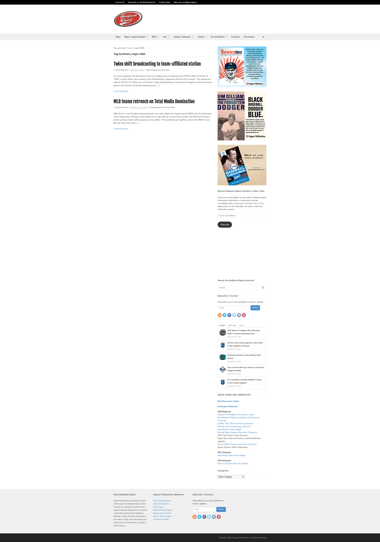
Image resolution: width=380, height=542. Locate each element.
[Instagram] (239, 315)
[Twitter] (225, 315)
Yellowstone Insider (161, 519)
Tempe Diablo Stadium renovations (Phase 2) (237, 444)
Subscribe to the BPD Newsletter (142, 2)
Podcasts (235, 36)
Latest (222, 325)
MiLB (154, 36)
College (200, 36)
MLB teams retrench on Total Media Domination (154, 101)
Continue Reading (121, 91)
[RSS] (220, 315)
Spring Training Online (162, 501)
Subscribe (225, 224)
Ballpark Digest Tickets (162, 513)
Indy (165, 36)
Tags (241, 325)
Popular (232, 325)
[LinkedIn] (234, 315)
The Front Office (168, 107)
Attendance (249, 36)
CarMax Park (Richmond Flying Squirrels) (235, 423)
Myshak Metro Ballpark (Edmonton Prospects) (237, 432)
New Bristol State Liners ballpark (232, 455)
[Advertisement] (213, 17)
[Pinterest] (244, 315)
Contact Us (119, 2)
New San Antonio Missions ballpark (233, 463)
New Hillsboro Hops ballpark (230, 429)
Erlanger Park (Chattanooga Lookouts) (234, 426)
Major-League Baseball (135, 36)
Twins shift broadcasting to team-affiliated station (157, 64)
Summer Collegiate (182, 36)
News (168, 70)
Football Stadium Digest (162, 510)
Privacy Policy (164, 2)
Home (118, 36)
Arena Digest (158, 507)
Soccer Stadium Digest (162, 516)
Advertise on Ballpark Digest (185, 2)
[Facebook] (229, 315)
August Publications (161, 504)
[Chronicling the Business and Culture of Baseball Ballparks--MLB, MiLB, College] (128, 26)
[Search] (263, 287)
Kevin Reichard (122, 70)
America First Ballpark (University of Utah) (236, 414)
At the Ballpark (218, 36)
